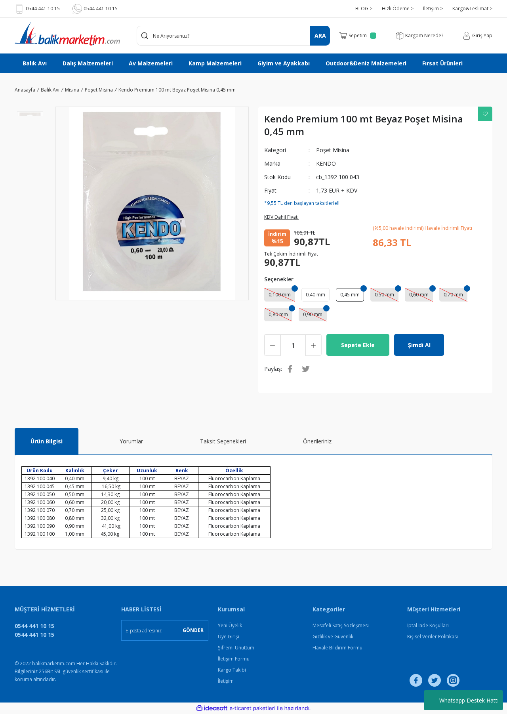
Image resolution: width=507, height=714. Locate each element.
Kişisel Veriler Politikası (432, 636)
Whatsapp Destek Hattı (469, 700)
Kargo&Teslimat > (472, 8)
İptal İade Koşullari (428, 625)
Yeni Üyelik (230, 625)
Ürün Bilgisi (46, 441)
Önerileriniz (317, 441)
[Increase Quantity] (313, 345)
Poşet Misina (332, 150)
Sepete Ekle (358, 345)
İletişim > (433, 8)
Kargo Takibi (232, 669)
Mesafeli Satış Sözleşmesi (341, 625)
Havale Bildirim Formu (337, 647)
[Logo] (67, 34)
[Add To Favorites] (485, 114)
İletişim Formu (234, 658)
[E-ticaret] (252, 708)
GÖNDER (193, 630)
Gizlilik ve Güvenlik (333, 636)
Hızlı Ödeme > (398, 8)
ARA (320, 35)
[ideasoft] (212, 708)
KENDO (326, 163)
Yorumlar (131, 441)
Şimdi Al (419, 345)
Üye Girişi (228, 636)
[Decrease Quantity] (272, 345)
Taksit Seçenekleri (223, 441)
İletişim (226, 681)
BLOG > (363, 8)
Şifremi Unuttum (236, 647)
